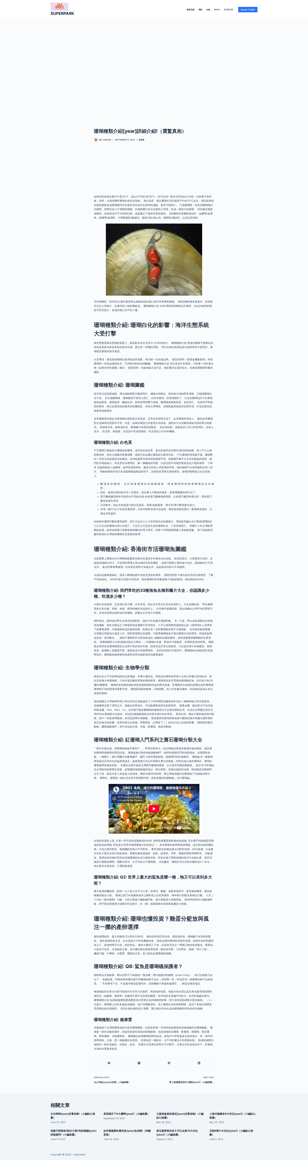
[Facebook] (109, 1063)
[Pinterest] (169, 1063)
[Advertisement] (154, 68)
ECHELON (228, 9)
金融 (208, 9)
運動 (200, 9)
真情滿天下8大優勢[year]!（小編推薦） (126, 1113)
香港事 (141, 140)
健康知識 (190, 9)
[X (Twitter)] (139, 1063)
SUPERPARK (62, 13)
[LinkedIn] (199, 1063)
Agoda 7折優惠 (248, 9)
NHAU (217, 9)
